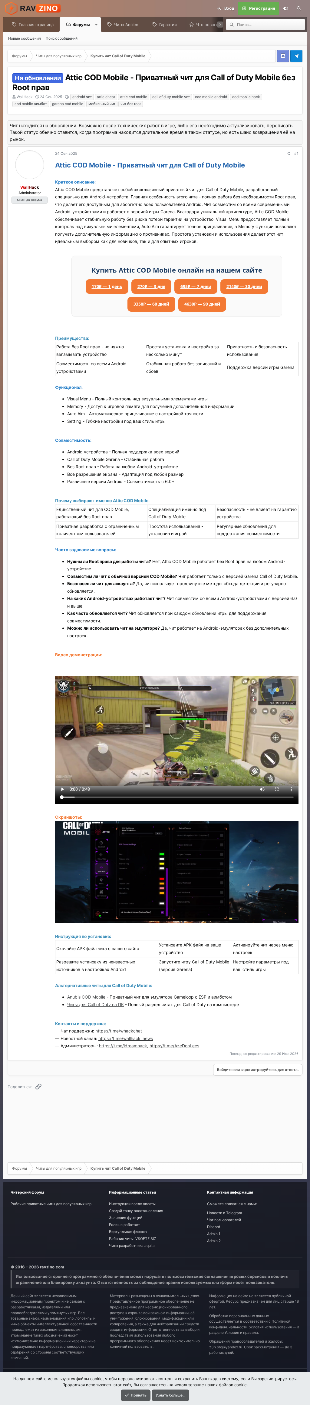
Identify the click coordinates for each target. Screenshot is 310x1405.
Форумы (81, 24)
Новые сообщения (24, 38)
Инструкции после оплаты (132, 1203)
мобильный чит (101, 103)
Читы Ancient (127, 24)
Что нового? (208, 24)
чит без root (130, 103)
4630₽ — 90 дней (202, 304)
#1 (296, 153)
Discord (213, 1226)
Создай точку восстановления (136, 1210)
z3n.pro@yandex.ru (225, 1347)
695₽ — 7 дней (195, 286)
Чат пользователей (224, 1220)
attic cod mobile (133, 96)
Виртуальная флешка (128, 1231)
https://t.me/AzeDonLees (174, 1045)
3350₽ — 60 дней (151, 304)
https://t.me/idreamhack (123, 1045)
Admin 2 (214, 1240)
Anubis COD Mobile (86, 996)
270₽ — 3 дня (151, 286)
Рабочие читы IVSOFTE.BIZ (132, 1238)
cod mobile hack (246, 96)
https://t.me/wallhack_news (125, 1038)
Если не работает (124, 1224)
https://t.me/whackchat (118, 1030)
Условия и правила (241, 1332)
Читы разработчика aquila (132, 1245)
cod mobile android (211, 96)
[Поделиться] (288, 153)
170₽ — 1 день (107, 286)
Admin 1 (213, 1233)
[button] (96, 24)
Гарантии (168, 24)
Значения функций (125, 1217)
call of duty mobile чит (171, 96)
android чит (82, 96)
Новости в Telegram (224, 1213)
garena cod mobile (67, 103)
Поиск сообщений (62, 38)
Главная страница (36, 24)
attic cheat (106, 96)
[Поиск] (298, 8)
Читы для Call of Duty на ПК (95, 1004)
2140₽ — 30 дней (244, 286)
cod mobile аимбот (31, 103)
